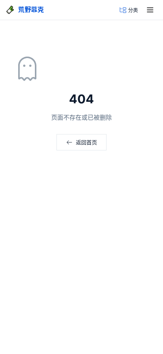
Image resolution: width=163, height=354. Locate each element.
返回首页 (86, 142)
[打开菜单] (150, 9)
